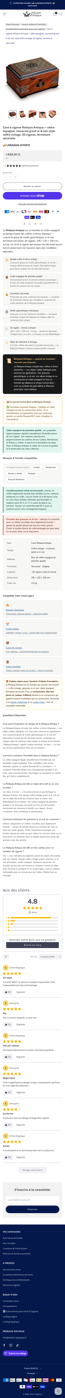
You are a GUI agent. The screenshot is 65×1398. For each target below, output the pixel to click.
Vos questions (10, 1306)
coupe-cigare (39, 702)
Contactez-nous (11, 1301)
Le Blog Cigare (10, 1316)
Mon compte (9, 1243)
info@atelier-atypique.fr (15, 1337)
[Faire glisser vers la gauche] (7, 114)
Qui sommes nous (12, 1269)
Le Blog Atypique (11, 1321)
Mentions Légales (11, 1285)
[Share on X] (29, 224)
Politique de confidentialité (16, 1280)
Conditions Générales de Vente (18, 1274)
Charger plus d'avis (32, 1170)
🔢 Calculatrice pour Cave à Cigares (20, 1311)
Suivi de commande (12, 1238)
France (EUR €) (31, 1368)
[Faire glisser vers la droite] (58, 114)
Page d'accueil (13, 24)
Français (31, 1373)
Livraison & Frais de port (15, 1248)
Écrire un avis (32, 944)
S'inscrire (32, 1209)
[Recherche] (60, 13)
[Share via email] (40, 224)
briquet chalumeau (18, 702)
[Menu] (4, 13)
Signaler (20, 992)
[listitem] (32, 5)
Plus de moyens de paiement (32, 204)
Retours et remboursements (16, 1253)
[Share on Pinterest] (35, 224)
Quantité (7, 172)
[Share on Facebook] (24, 224)
